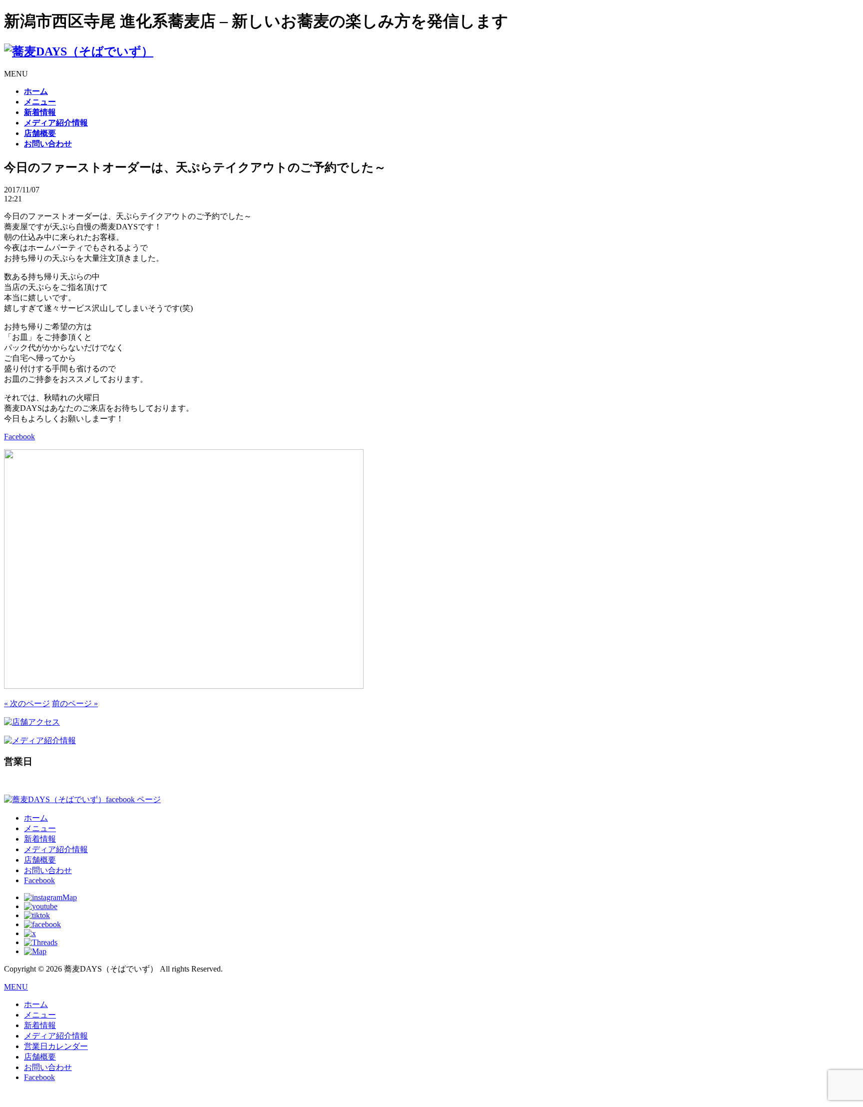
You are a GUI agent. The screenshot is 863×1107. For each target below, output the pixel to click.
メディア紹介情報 (56, 849)
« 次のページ (27, 703)
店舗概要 (40, 860)
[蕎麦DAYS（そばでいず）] (78, 51)
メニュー (40, 828)
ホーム (36, 818)
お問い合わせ (48, 870)
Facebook (19, 436)
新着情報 (40, 839)
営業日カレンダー (56, 1046)
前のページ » (75, 703)
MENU (16, 987)
